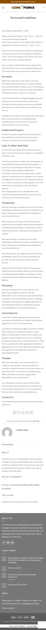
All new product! (14, 568)
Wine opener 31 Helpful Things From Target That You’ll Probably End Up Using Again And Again (26, 560)
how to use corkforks (32, 502)
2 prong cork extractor (8, 502)
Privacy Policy (7, 444)
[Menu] (3, 7)
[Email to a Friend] (27, 413)
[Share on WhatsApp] (14, 413)
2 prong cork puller (20, 502)
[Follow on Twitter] (8, 543)
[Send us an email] (12, 543)
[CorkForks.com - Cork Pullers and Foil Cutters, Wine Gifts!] (23, 8)
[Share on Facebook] (19, 413)
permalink (36, 421)
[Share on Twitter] (23, 413)
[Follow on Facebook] (4, 543)
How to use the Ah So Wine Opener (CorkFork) (22, 575)
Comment (11, 579)
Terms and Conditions (17, 626)
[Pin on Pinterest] (31, 413)
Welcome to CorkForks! (17, 584)
